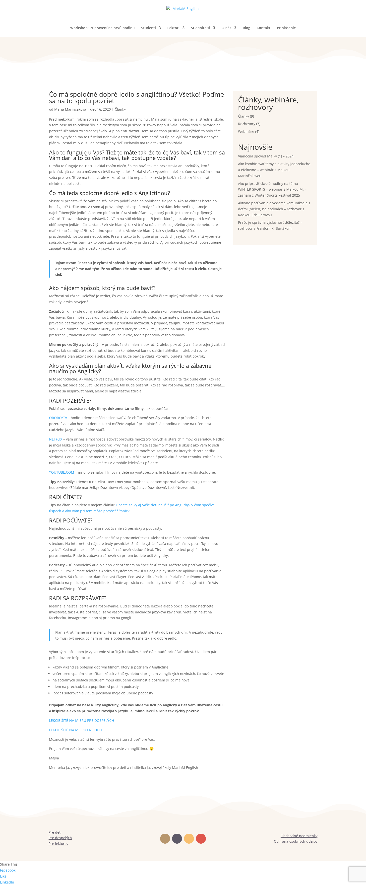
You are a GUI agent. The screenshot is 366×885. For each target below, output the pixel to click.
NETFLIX (55, 439)
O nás (226, 28)
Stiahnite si (200, 28)
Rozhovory (246, 123)
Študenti (148, 28)
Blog (246, 28)
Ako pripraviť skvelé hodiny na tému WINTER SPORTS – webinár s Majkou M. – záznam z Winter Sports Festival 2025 (272, 189)
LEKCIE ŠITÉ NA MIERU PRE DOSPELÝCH (81, 720)
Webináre (246, 131)
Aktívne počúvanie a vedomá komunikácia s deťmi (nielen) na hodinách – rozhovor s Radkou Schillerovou (274, 209)
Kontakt (263, 28)
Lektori (173, 28)
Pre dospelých (60, 837)
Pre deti (55, 832)
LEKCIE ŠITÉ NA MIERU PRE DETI (76, 730)
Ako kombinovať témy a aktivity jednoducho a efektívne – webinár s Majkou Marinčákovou (274, 169)
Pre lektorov (58, 843)
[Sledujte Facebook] (165, 839)
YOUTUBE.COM (61, 472)
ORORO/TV (58, 417)
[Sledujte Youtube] (201, 839)
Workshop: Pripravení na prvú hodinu (102, 28)
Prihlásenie (286, 28)
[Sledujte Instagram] (189, 839)
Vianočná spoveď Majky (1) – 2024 (266, 156)
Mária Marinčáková (70, 109)
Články (120, 109)
